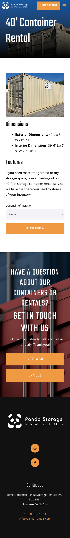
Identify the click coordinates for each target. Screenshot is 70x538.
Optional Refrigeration (19, 205)
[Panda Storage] (15, 5)
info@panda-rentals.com (35, 518)
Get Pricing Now (35, 228)
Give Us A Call (35, 359)
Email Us (35, 375)
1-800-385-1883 (49, 5)
